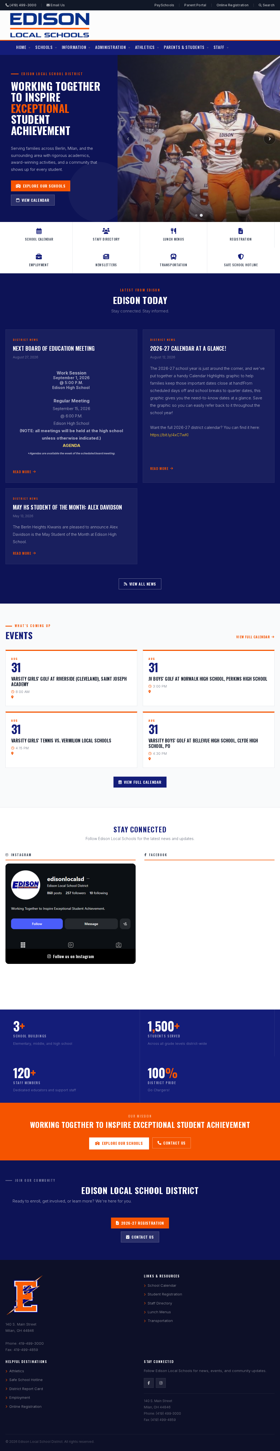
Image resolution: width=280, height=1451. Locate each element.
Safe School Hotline (241, 264)
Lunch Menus (173, 239)
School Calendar (39, 239)
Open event (71, 678)
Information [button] (74, 47)
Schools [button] (43, 47)
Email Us (57, 5)
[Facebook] (149, 1383)
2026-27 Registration (142, 1223)
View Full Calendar (253, 636)
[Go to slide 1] (196, 215)
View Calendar (35, 200)
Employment (39, 264)
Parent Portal (195, 5)
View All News (142, 584)
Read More (22, 471)
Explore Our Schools (44, 186)
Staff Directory (106, 239)
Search (268, 5)
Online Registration (233, 5)
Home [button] (21, 47)
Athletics (16, 1371)
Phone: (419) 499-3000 (162, 1413)
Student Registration (165, 1294)
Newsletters (106, 264)
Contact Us (174, 1143)
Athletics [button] (145, 47)
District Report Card (26, 1388)
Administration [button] (110, 47)
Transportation (173, 264)
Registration (241, 239)
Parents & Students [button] (184, 47)
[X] (161, 1383)
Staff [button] (219, 47)
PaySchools (164, 5)
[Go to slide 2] (201, 215)
